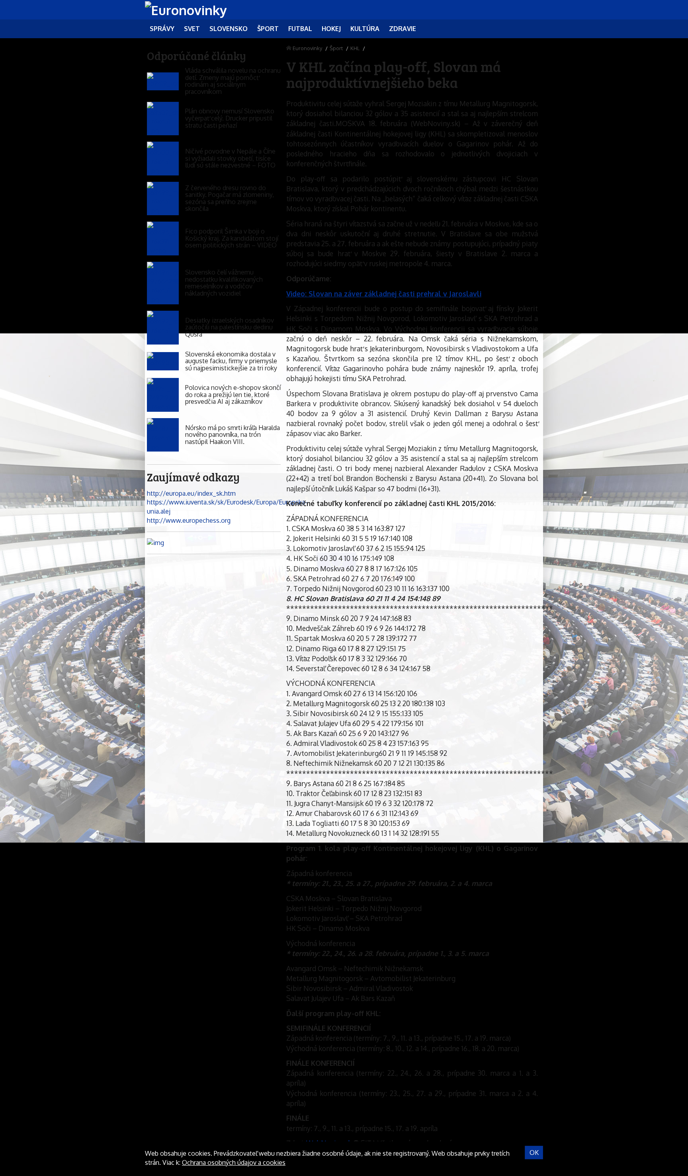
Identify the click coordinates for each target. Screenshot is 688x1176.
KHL (355, 48)
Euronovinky (307, 48)
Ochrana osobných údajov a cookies (233, 1162)
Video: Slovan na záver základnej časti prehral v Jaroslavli (383, 293)
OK (534, 1153)
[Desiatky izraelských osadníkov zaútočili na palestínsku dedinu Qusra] (163, 328)
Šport (336, 48)
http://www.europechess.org (189, 520)
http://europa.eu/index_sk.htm (191, 493)
